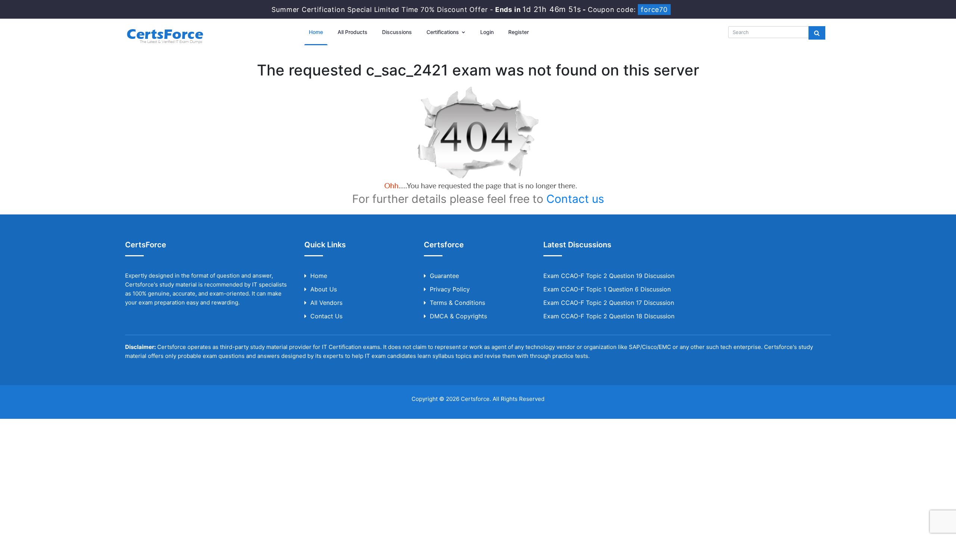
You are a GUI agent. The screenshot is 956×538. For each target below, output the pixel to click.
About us (323, 289)
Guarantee (444, 275)
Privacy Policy (450, 289)
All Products (352, 32)
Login (487, 32)
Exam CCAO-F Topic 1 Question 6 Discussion (607, 289)
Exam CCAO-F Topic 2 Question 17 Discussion (608, 302)
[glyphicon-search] (816, 33)
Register (518, 32)
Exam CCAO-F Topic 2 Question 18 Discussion (608, 316)
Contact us (575, 198)
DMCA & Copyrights (458, 316)
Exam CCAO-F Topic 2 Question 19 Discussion (608, 275)
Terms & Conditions (457, 302)
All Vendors (326, 302)
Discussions (397, 32)
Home (316, 32)
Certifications (443, 32)
